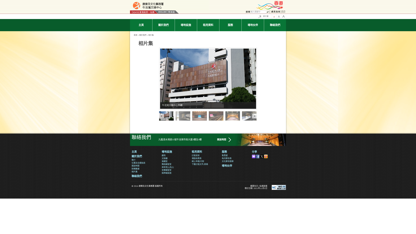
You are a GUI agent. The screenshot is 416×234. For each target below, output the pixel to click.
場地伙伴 (227, 166)
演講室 (165, 161)
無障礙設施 (166, 173)
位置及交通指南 (138, 163)
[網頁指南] (275, 12)
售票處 (225, 155)
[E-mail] (254, 155)
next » (254, 116)
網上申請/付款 (198, 161)
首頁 (135, 35)
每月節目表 (227, 158)
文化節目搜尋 (228, 161)
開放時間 (221, 139)
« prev (161, 116)
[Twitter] (262, 155)
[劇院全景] (200, 116)
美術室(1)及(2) (168, 167)
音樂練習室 (166, 170)
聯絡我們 (137, 176)
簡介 (134, 160)
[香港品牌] (269, 9)
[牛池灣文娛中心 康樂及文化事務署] (169, 5)
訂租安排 (196, 155)
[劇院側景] (217, 116)
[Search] (247, 12)
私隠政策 (263, 186)
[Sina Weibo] (266, 155)
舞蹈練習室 (166, 164)
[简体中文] (171, 12)
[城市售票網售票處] (184, 116)
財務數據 (135, 169)
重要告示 (254, 186)
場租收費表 (197, 158)
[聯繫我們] (283, 12)
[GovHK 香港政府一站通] (144, 12)
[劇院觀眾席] (233, 116)
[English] (162, 12)
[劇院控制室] (250, 116)
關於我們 (142, 35)
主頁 (134, 152)
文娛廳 (165, 158)
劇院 (164, 155)
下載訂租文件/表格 (200, 164)
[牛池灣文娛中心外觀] (167, 116)
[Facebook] (258, 155)
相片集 (134, 171)
